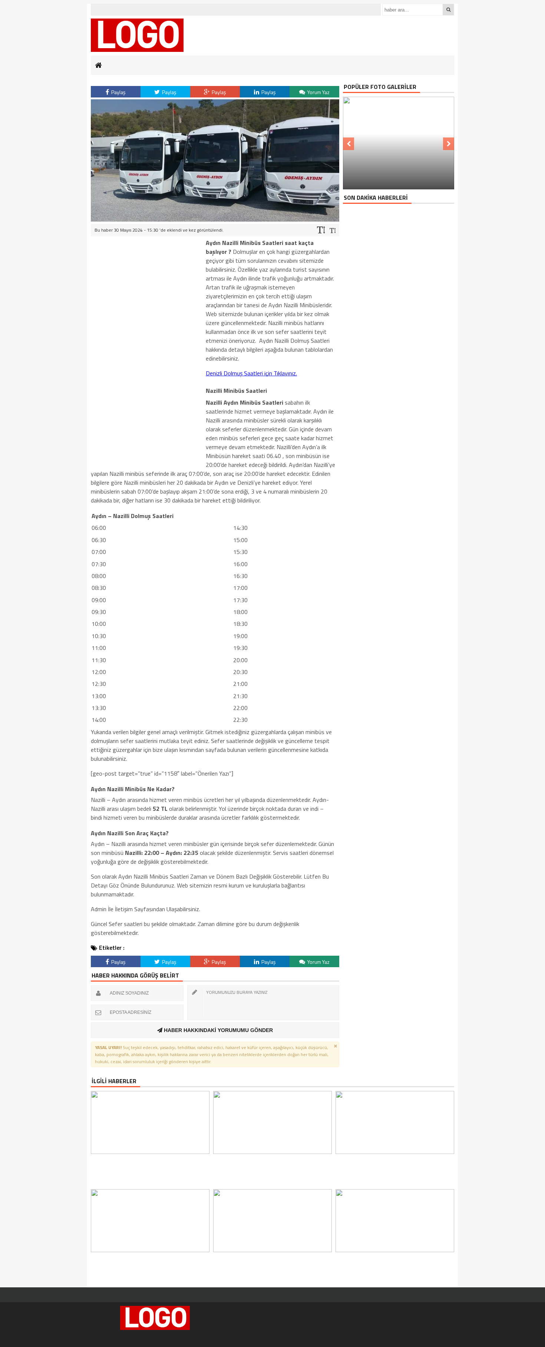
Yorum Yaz (318, 92)
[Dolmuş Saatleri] (137, 35)
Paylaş (118, 92)
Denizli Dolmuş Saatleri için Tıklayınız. (251, 373)
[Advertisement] (146, 349)
